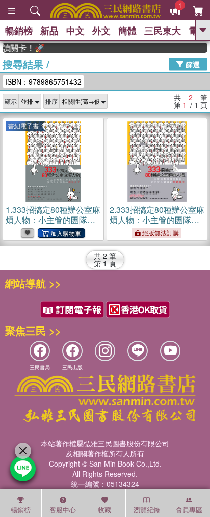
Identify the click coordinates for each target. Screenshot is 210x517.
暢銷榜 (19, 30)
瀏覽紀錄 (147, 509)
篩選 (191, 64)
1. (53, 225)
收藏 (104, 509)
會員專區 (189, 509)
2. (157, 225)
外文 (101, 30)
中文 (75, 30)
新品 (49, 30)
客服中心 (62, 509)
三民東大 (162, 30)
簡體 (127, 30)
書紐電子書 (23, 125)
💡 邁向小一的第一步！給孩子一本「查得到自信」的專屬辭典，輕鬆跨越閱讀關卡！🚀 (22, 48)
